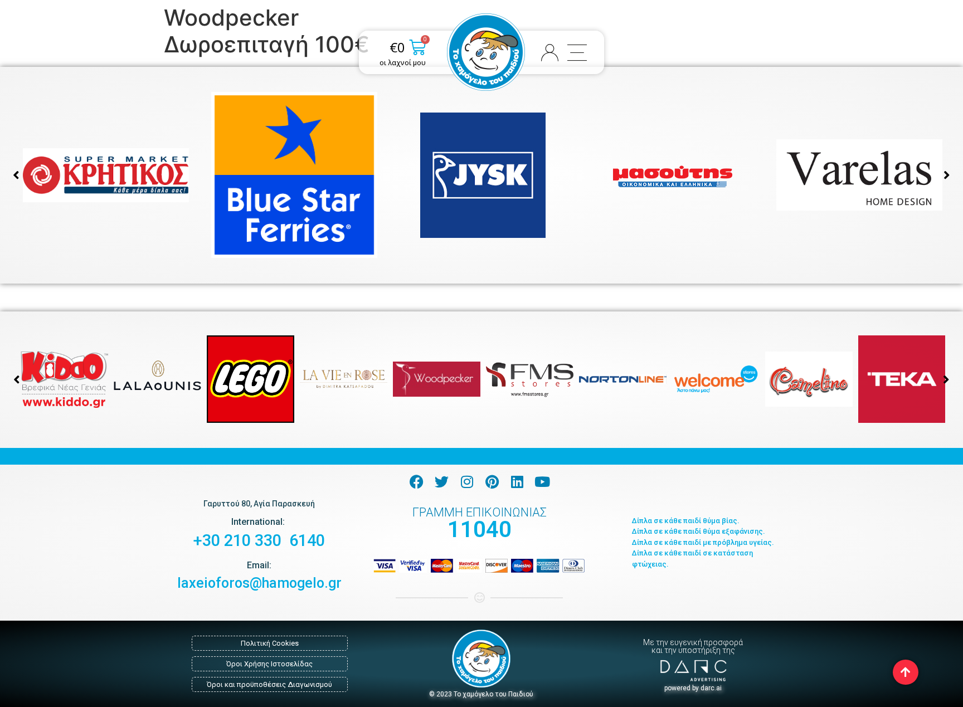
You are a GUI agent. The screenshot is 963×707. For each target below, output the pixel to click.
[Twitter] (442, 481)
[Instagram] (467, 481)
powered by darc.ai (693, 688)
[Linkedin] (517, 481)
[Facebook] (416, 481)
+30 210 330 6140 (259, 540)
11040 (480, 529)
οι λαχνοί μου (403, 62)
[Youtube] (542, 481)
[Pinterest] (492, 481)
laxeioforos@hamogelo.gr (259, 583)
